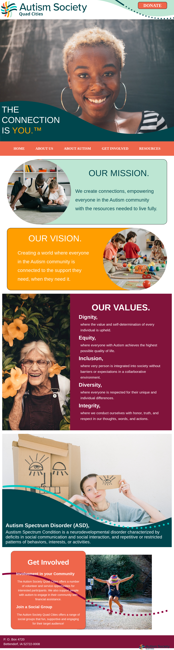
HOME (19, 148)
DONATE (152, 5)
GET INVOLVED (115, 148)
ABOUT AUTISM (77, 148)
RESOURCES (149, 148)
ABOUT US (44, 148)
